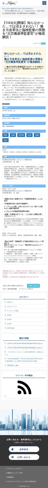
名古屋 (21, 135)
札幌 (37, 135)
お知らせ (10, 302)
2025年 (9, 319)
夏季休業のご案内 (13, 365)
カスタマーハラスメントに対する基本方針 (21, 481)
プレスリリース (12, 306)
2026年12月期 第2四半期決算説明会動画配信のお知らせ (25, 348)
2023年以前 (10, 328)
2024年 (9, 324)
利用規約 (10, 477)
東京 (5, 135)
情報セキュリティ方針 (15, 473)
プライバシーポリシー (15, 468)
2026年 (9, 315)
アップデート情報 (12, 311)
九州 (29, 135)
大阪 (13, 135)
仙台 (5, 140)
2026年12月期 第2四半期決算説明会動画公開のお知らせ (25, 343)
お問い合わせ (33, 286)
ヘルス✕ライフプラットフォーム (15, 258)
